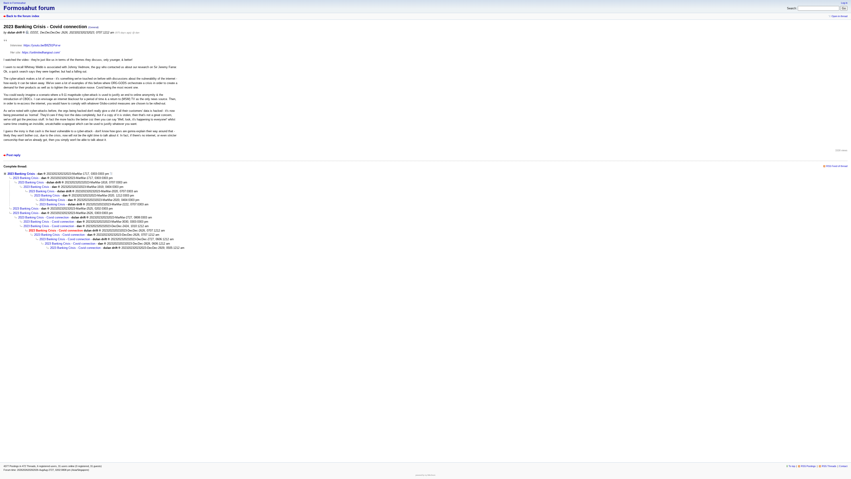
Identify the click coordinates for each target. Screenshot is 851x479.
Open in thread (839, 16)
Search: (792, 8)
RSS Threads (829, 466)
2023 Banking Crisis (21, 173)
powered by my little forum (425, 475)
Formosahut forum (29, 8)
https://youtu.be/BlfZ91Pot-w (41, 45)
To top (792, 466)
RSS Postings (808, 466)
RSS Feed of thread (836, 166)
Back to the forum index (22, 16)
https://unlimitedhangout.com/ (41, 52)
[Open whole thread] (111, 173)
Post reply (13, 155)
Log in (844, 3)
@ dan (135, 32)
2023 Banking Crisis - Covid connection (43, 217)
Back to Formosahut (14, 3)
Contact (843, 466)
